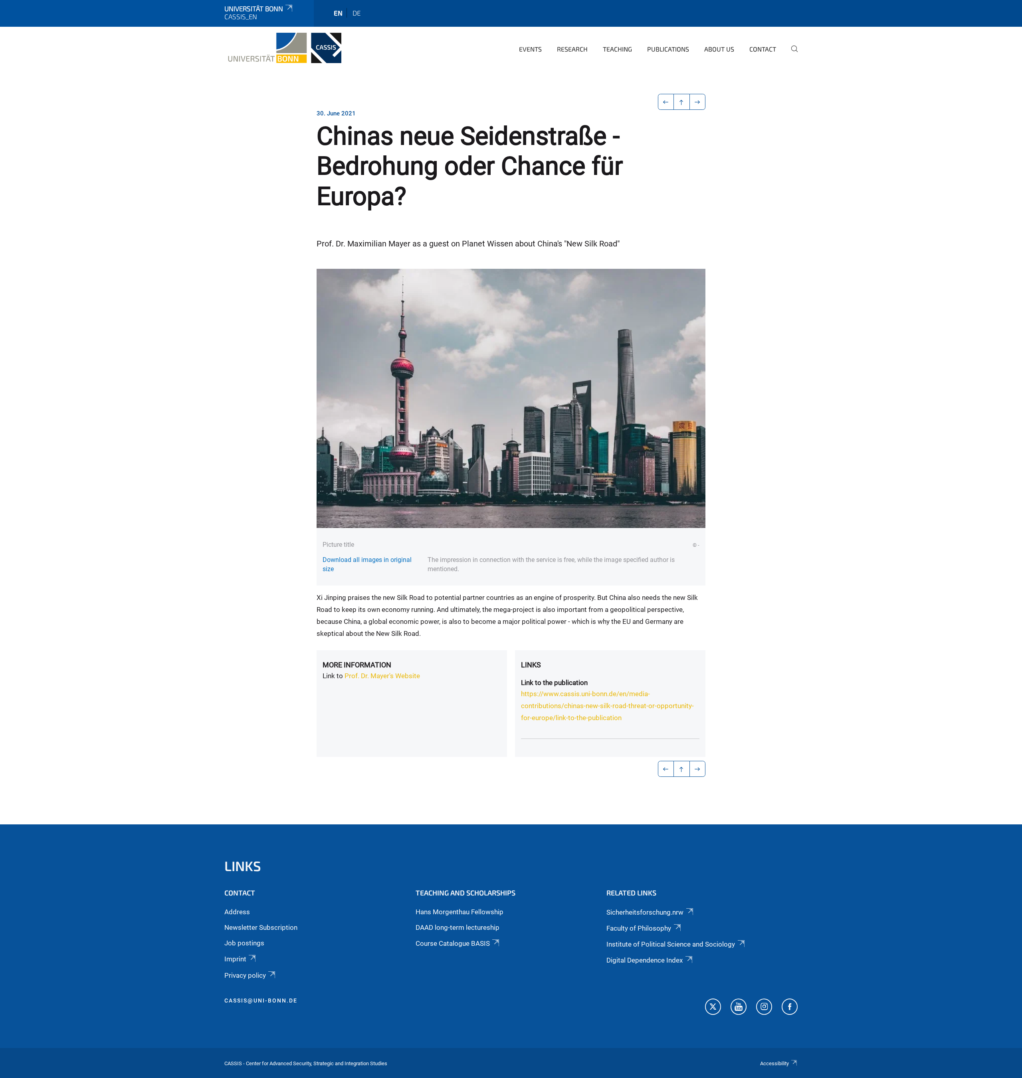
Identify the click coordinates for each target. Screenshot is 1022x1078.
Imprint (235, 959)
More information (357, 665)
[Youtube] (739, 1007)
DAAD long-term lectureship (457, 927)
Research (572, 49)
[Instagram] (764, 1007)
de (356, 13)
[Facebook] (790, 1007)
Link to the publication (554, 683)
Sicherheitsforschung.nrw (644, 912)
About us (719, 49)
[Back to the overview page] (681, 102)
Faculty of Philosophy (638, 928)
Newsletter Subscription (260, 927)
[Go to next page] (697, 102)
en (338, 13)
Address (237, 912)
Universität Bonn (253, 8)
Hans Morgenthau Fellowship (459, 912)
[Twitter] (713, 1007)
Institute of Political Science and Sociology (670, 944)
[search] (791, 54)
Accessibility (774, 1063)
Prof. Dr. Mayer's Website (382, 676)
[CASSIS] (282, 48)
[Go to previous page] (666, 102)
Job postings (244, 943)
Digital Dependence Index (644, 960)
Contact (762, 49)
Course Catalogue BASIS (453, 943)
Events (530, 49)
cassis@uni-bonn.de (260, 1000)
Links (531, 665)
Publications (668, 49)
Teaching (617, 49)
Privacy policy (245, 975)
